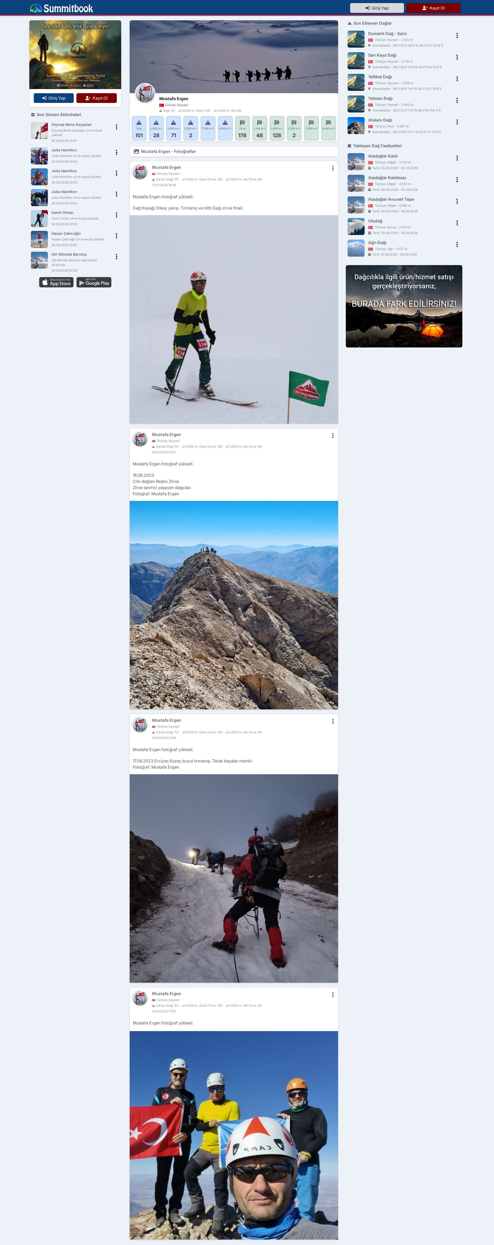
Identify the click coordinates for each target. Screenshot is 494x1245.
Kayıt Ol (436, 8)
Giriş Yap (379, 8)
